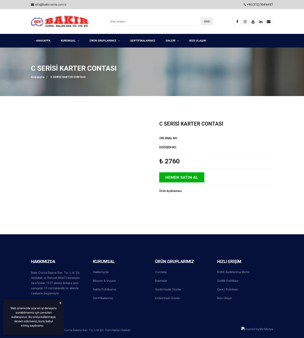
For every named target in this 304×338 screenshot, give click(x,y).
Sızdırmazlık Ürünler (168, 289)
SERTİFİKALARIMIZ (142, 40)
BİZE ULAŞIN (197, 40)
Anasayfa (37, 77)
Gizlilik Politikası (227, 281)
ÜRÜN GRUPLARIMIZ (103, 40)
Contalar (161, 272)
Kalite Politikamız (104, 289)
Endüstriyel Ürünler (167, 298)
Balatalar (161, 281)
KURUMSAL (68, 40)
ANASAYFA (43, 40)
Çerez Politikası (227, 289)
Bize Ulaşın (224, 298)
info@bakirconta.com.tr (51, 4)
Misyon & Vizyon (104, 281)
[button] (45, 326)
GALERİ (170, 40)
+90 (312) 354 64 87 (260, 4)
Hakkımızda (101, 272)
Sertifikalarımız (103, 298)
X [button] (60, 303)
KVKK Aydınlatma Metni (233, 272)
